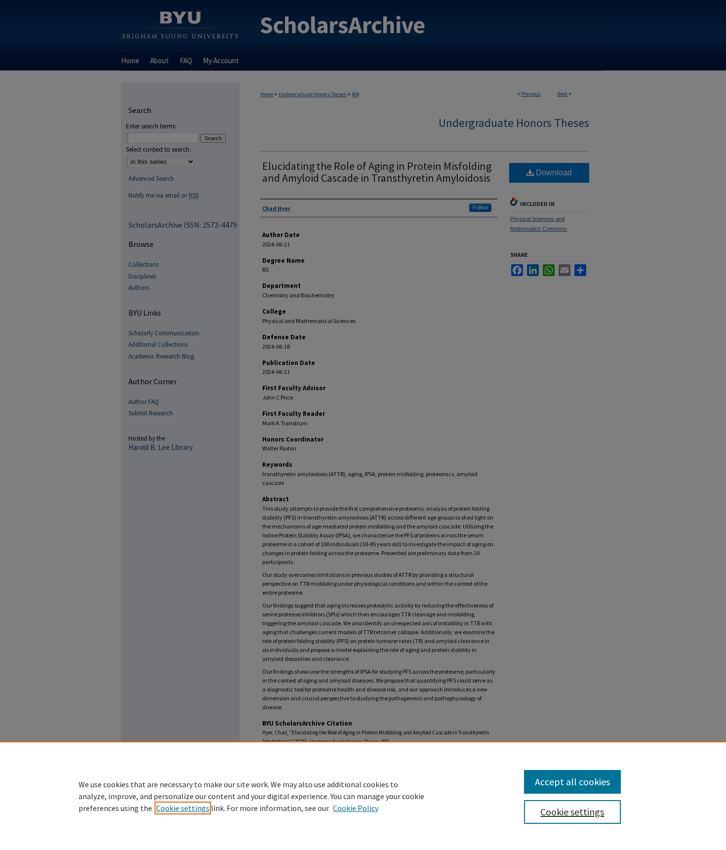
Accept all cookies (572, 781)
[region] (363, 795)
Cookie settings (182, 808)
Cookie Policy (355, 808)
